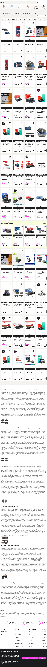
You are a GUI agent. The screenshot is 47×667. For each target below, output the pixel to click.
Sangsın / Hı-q (33, 614)
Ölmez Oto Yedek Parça (18, 614)
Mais (26, 614)
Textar (1, 613)
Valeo (22, 612)
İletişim (2, 634)
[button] (29, 39)
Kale (22, 613)
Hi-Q (34, 613)
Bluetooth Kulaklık (32, 641)
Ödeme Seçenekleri (18, 634)
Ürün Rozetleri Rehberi (19, 644)
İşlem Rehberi (17, 637)
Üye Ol (16, 631)
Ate (6, 613)
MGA (24, 612)
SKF (37, 612)
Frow (24, 614)
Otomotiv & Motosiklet (7, 13)
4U (20, 613)
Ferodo (41, 19)
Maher (14, 613)
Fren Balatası (36, 13)
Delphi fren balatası (28, 494)
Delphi (29, 19)
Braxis (26, 612)
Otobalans (27, 613)
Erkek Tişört (31, 644)
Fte (7, 614)
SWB (44, 614)
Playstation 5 (31, 638)
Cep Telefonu (31, 646)
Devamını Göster (3, 616)
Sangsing (9, 614)
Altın (29, 631)
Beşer (20, 612)
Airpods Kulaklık (31, 637)
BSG (12, 613)
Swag (35, 612)
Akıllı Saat (30, 635)
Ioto (36, 614)
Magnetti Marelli (38, 613)
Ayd (38, 612)
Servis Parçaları (21, 13)
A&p (19, 613)
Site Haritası (17, 641)
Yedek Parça (15, 13)
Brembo (19, 19)
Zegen (35, 19)
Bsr (38, 614)
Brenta (24, 613)
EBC (29, 612)
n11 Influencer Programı (19, 646)
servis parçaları (15, 416)
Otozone (45, 612)
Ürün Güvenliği (17, 640)
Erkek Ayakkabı (31, 643)
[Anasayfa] (1, 13)
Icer (24, 19)
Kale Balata (32, 613)
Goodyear (28, 614)
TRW (8, 19)
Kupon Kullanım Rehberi (19, 643)
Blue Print (32, 612)
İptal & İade (17, 635)
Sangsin (13, 614)
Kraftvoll (42, 614)
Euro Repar (9, 613)
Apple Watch (31, 640)
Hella (42, 612)
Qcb (39, 614)
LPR (28, 612)
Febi (40, 612)
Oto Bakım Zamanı (3, 614)
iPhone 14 (30, 634)
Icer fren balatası (8, 454)
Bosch (13, 19)
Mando (16, 613)
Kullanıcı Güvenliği (18, 638)
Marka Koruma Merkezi (5, 631)
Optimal (4, 613)
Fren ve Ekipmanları (28, 13)
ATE (3, 19)
